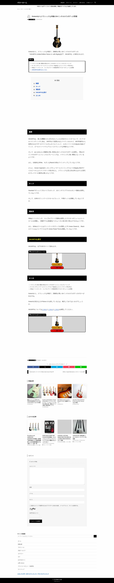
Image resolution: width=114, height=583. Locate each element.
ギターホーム (22, 2)
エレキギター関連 (32, 19)
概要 (37, 83)
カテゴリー (20, 553)
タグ (19, 556)
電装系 (38, 89)
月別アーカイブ (21, 550)
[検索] (95, 536)
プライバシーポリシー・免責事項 (26, 566)
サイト (31, 499)
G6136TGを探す (41, 92)
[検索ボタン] (95, 2)
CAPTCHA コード (33, 513)
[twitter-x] (53, 579)
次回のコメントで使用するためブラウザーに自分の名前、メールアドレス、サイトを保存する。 (55, 505)
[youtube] (57, 579)
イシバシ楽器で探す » (57, 267)
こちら (44, 309)
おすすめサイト (21, 559)
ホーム (19, 541)
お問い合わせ (21, 563)
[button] (33, 367)
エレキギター (44, 360)
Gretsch (39, 360)
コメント (32, 466)
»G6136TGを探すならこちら (39, 69)
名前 (30, 487)
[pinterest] (56, 579)
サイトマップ (21, 569)
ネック (38, 86)
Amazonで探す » (57, 264)
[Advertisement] (57, 113)
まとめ (38, 95)
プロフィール (21, 547)
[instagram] (54, 579)
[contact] (61, 579)
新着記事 (20, 544)
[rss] (59, 579)
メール (31, 493)
